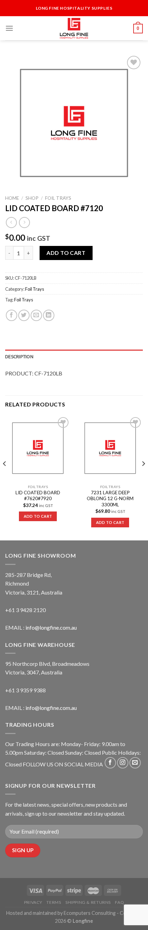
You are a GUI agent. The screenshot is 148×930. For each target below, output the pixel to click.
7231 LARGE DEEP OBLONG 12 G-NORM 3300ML (110, 498)
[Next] (143, 477)
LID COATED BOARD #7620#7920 (37, 496)
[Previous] (4, 477)
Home (12, 198)
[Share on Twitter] (24, 315)
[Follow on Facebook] (110, 762)
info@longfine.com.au (51, 627)
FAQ (119, 902)
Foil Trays (58, 198)
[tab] (74, 356)
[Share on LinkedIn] (48, 315)
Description (19, 356)
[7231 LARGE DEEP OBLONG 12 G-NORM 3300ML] (110, 448)
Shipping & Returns (88, 902)
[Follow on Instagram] (122, 762)
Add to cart (65, 252)
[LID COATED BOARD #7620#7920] (38, 448)
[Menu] (9, 28)
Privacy (33, 902)
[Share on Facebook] (11, 315)
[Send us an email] (135, 762)
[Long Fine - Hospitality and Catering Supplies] (74, 28)
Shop (32, 198)
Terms (53, 902)
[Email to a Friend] (36, 315)
